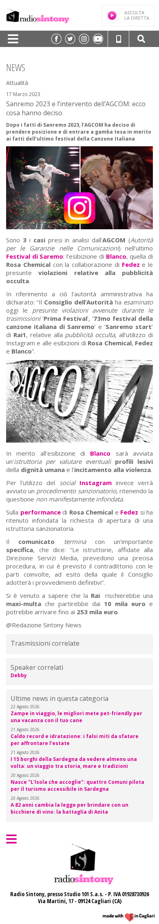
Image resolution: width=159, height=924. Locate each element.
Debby (19, 675)
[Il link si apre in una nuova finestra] (56, 39)
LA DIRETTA (136, 15)
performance (40, 512)
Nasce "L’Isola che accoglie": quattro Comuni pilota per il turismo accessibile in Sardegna (77, 785)
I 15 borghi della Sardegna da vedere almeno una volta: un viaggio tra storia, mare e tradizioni (74, 763)
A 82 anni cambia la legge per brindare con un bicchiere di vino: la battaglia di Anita (69, 808)
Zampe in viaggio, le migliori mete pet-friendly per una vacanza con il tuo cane (76, 717)
